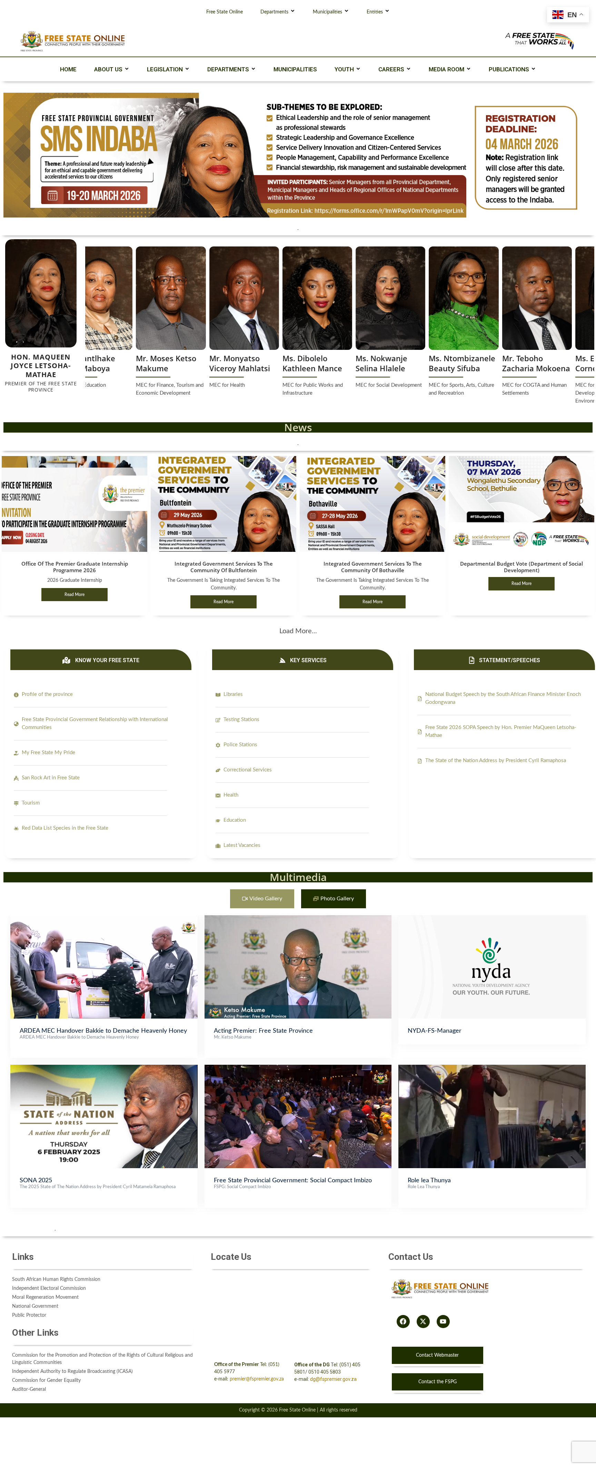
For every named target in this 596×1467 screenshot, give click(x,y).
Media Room (446, 69)
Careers (391, 69)
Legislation (165, 69)
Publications (509, 69)
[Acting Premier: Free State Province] (298, 918)
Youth (344, 69)
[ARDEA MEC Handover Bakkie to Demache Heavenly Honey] (104, 918)
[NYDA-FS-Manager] (492, 918)
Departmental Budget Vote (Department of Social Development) (521, 567)
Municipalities (327, 12)
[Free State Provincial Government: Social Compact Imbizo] (298, 1068)
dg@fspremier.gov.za (333, 1379)
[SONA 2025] (104, 1068)
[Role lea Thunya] (492, 1068)
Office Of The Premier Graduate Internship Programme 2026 (74, 567)
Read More (74, 595)
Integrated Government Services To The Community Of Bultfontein (224, 567)
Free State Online (224, 12)
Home (68, 69)
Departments (274, 12)
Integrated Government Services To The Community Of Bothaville (373, 567)
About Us (108, 69)
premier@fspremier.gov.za (257, 1379)
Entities (375, 12)
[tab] (262, 898)
